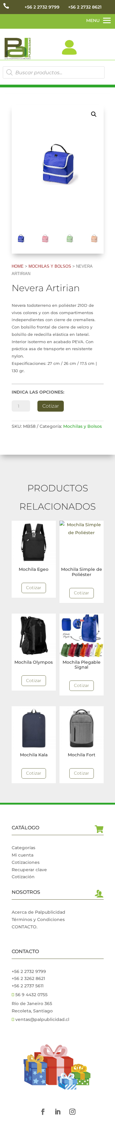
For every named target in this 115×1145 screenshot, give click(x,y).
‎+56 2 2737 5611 (28, 986)
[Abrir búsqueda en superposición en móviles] (53, 72)
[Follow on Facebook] (43, 1112)
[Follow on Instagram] (72, 1112)
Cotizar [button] (33, 587)
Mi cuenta (22, 855)
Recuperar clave (29, 869)
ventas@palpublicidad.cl (42, 1019)
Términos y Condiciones (38, 919)
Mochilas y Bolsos (50, 266)
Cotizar (50, 406)
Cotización (23, 876)
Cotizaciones (26, 862)
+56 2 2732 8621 (85, 7)
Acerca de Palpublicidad (38, 912)
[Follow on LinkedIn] (58, 1112)
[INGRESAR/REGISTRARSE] (69, 47)
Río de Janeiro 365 (32, 1003)
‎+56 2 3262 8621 (28, 978)
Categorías (23, 847)
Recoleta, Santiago (32, 1011)
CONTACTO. (24, 927)
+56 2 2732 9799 (42, 7)
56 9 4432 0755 (31, 994)
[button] (93, 114)
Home (18, 266)
